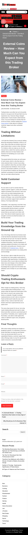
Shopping (5, 516)
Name (3, 376)
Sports (4, 518)
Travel (4, 523)
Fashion (4, 496)
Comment (4, 355)
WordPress (15, 530)
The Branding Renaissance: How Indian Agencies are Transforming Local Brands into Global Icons (13, 450)
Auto (3, 483)
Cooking (4, 488)
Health (4, 503)
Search (5, 429)
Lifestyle (4, 511)
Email (3, 384)
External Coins (14, 248)
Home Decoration (7, 506)
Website (3, 391)
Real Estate (5, 513)
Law (3, 508)
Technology (5, 521)
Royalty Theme (18, 532)
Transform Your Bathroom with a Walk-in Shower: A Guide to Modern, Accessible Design (13, 461)
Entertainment (6, 493)
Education (5, 491)
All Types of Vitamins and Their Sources (13, 469)
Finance (4, 96)
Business (5, 486)
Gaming (4, 501)
